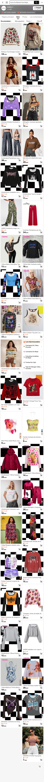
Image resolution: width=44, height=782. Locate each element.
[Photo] (3, 12)
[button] (3, 2)
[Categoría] (7, 2)
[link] (3, 8)
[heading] (19, 7)
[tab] (7, 16)
